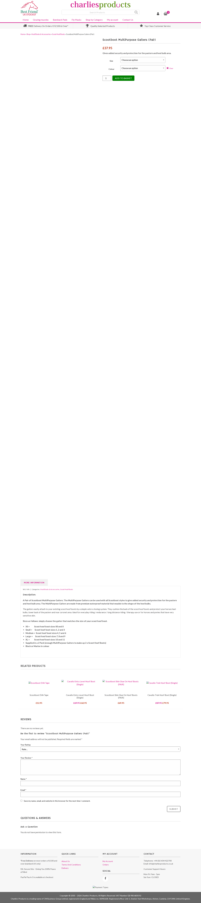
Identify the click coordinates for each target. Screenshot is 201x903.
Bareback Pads (60, 19)
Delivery (65, 868)
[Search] (136, 12)
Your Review (27, 758)
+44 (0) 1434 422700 (163, 861)
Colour (111, 69)
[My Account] (158, 14)
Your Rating (25, 745)
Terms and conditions (71, 864)
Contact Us (128, 19)
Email (23, 790)
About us (66, 861)
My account (112, 19)
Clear (171, 68)
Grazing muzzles (41, 19)
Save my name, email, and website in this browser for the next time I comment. (57, 801)
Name (24, 779)
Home (26, 19)
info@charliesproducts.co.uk (161, 864)
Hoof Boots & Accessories (41, 34)
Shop (28, 34)
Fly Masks (76, 19)
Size (111, 61)
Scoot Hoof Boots (58, 34)
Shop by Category (94, 19)
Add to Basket (123, 78)
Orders (106, 864)
